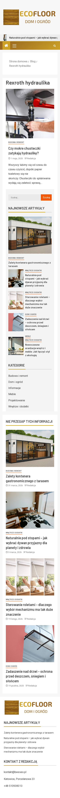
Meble (28, 336)
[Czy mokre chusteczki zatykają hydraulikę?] (30, 113)
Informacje (14, 388)
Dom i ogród (30, 314)
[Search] (54, 46)
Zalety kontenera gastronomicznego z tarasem (29, 732)
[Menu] (14, 46)
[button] (14, 46)
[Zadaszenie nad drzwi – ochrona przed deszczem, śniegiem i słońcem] (16, 322)
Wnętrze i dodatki (33, 270)
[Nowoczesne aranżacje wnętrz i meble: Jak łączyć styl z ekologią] (16, 346)
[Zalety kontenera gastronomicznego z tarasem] (30, 235)
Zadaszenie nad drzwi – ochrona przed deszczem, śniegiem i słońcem (37, 324)
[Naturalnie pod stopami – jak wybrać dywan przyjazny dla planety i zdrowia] (16, 278)
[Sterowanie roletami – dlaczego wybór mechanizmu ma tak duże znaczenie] (16, 300)
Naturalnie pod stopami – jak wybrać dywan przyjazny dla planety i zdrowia (26, 543)
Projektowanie (16, 400)
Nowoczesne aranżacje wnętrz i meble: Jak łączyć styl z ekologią (37, 350)
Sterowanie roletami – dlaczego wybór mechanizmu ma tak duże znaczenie (29, 609)
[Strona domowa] (6, 46)
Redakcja (31, 158)
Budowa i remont (16, 142)
